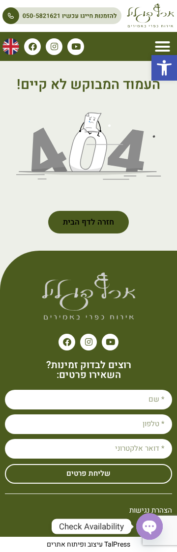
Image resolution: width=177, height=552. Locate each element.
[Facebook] (32, 46)
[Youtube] (75, 46)
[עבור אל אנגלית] (10, 46)
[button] (164, 68)
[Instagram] (54, 46)
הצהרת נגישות (150, 510)
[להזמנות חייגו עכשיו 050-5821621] (61, 15)
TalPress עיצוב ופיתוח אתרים (88, 544)
